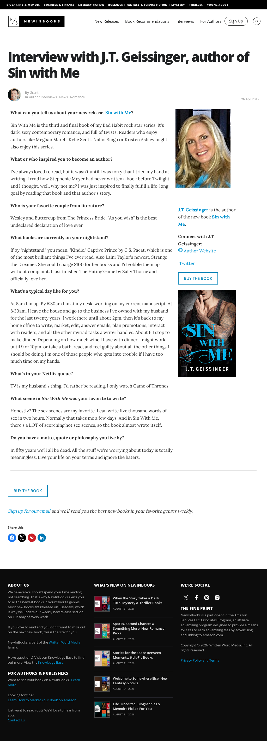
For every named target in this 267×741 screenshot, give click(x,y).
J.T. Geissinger (193, 210)
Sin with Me (118, 112)
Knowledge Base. (51, 662)
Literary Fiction (91, 5)
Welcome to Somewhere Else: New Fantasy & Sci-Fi (140, 680)
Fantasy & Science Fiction (147, 5)
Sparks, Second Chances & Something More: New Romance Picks (138, 628)
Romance (115, 5)
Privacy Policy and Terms (200, 660)
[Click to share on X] (22, 538)
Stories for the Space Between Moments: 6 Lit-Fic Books (137, 655)
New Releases (106, 21)
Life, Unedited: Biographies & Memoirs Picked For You (136, 706)
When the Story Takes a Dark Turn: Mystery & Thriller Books (137, 600)
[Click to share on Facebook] (12, 538)
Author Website (200, 251)
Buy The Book (198, 278)
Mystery (178, 5)
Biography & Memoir (23, 5)
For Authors (210, 21)
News (63, 97)
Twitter (187, 263)
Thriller (196, 5)
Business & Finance (59, 5)
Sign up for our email (29, 511)
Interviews (184, 21)
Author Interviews (43, 97)
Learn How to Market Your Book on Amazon (42, 700)
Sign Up (236, 21)
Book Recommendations (147, 21)
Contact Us (16, 720)
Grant (34, 92)
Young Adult (217, 5)
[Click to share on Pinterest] (32, 538)
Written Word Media (64, 642)
